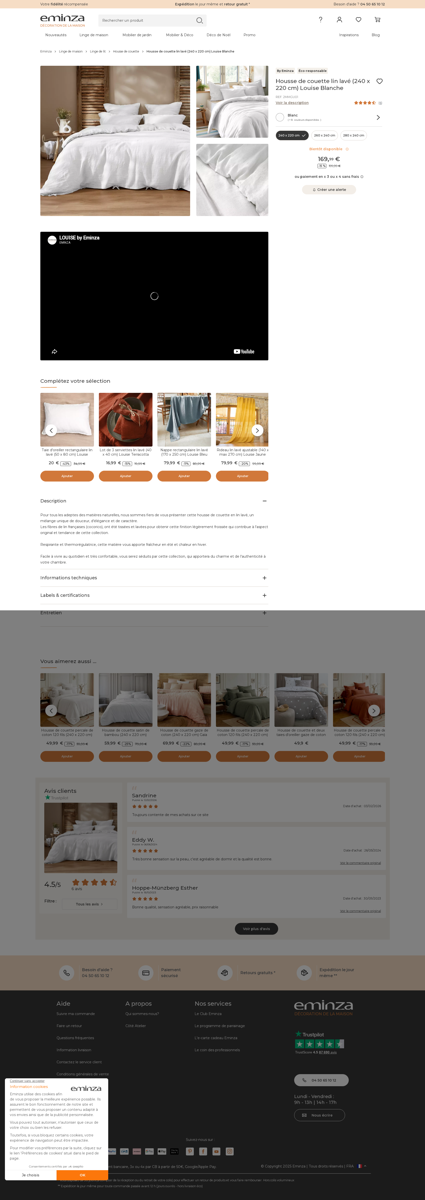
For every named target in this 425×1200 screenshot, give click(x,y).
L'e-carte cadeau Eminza (216, 1038)
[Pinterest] (190, 1151)
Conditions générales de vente (83, 1074)
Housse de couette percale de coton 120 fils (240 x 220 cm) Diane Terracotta (360, 734)
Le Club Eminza (208, 1014)
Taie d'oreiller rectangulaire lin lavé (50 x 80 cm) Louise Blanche (67, 454)
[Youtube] (216, 1151)
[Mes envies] (358, 20)
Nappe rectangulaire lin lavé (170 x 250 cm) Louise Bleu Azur (184, 454)
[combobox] (89, 904)
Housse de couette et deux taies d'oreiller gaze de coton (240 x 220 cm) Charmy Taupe (301, 734)
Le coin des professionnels (217, 1050)
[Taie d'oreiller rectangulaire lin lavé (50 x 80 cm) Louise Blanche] (67, 420)
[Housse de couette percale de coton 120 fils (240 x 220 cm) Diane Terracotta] (360, 700)
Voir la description (292, 102)
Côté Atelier (135, 1026)
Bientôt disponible (326, 149)
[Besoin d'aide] (320, 20)
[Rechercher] (199, 20)
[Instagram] (230, 1151)
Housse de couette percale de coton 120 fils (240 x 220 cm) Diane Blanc (67, 734)
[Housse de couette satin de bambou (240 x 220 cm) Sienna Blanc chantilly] (125, 700)
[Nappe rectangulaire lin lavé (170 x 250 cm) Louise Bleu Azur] (184, 420)
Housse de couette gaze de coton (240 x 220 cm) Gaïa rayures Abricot (184, 734)
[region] (212, 51)
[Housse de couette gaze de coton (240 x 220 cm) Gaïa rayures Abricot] (184, 700)
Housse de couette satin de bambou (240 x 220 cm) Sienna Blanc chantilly (126, 734)
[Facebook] (203, 1151)
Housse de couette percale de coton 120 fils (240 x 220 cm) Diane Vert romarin (243, 734)
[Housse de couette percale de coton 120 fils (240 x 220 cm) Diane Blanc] (67, 700)
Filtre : (50, 901)
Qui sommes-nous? (142, 1014)
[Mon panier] (377, 20)
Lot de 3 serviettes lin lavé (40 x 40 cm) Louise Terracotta (126, 452)
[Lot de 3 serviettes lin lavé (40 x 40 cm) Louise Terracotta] (125, 420)
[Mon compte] (339, 20)
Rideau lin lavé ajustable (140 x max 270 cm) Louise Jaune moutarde (243, 454)
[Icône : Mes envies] (379, 81)
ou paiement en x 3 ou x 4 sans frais (327, 176)
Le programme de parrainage (220, 1026)
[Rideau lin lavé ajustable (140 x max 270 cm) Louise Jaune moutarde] (243, 420)
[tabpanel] (170, 35)
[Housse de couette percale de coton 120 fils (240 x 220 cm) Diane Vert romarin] (243, 700)
